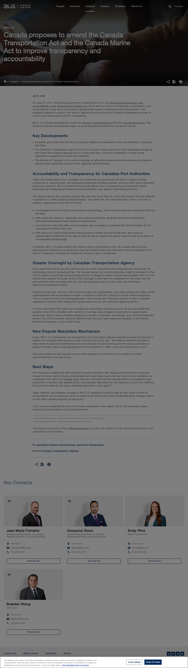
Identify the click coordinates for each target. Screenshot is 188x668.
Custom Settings (134, 662)
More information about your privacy (75, 665)
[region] (94, 662)
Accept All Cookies (153, 662)
